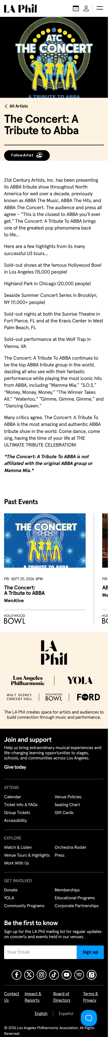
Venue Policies (68, 797)
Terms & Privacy (90, 997)
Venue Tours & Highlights (27, 855)
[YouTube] (66, 975)
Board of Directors (61, 997)
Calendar (12, 797)
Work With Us (16, 863)
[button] (100, 8)
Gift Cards (64, 813)
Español (66, 1014)
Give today (15, 767)
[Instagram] (41, 975)
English (41, 1014)
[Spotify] (79, 975)
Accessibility (15, 821)
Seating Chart (67, 805)
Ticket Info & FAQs (21, 805)
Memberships (67, 890)
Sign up (90, 952)
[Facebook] (16, 975)
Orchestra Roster (70, 848)
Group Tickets (17, 813)
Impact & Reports (33, 997)
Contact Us (11, 997)
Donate (10, 890)
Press (59, 855)
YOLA (9, 898)
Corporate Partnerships (77, 906)
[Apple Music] (92, 975)
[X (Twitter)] (29, 975)
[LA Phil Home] (20, 8)
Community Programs (24, 906)
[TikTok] (54, 975)
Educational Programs (75, 898)
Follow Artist (22, 155)
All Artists (19, 106)
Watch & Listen (18, 848)
